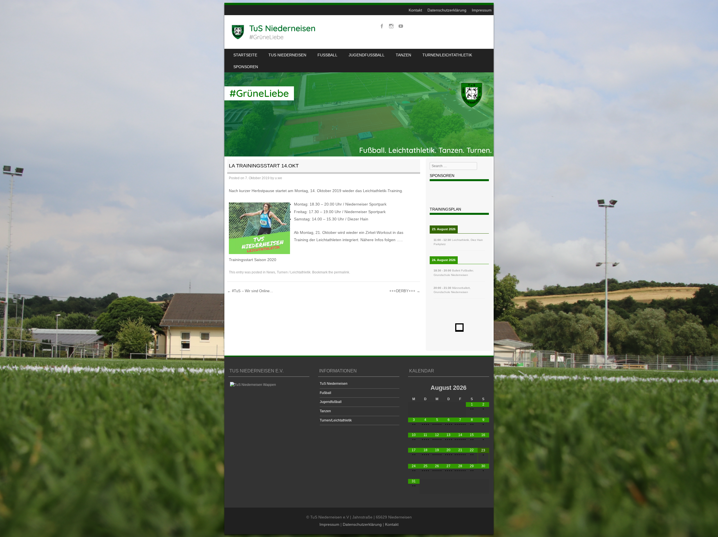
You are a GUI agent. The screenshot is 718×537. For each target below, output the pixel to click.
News (270, 272)
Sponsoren (245, 66)
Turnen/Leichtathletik (447, 55)
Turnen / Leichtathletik (293, 272)
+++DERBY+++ (404, 291)
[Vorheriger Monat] (414, 387)
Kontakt (415, 10)
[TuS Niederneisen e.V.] (273, 32)
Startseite (245, 55)
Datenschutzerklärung (446, 10)
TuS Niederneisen (287, 55)
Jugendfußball (367, 55)
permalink (341, 272)
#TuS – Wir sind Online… (250, 291)
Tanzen (403, 55)
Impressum (482, 10)
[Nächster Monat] (483, 387)
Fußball (327, 55)
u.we (278, 178)
